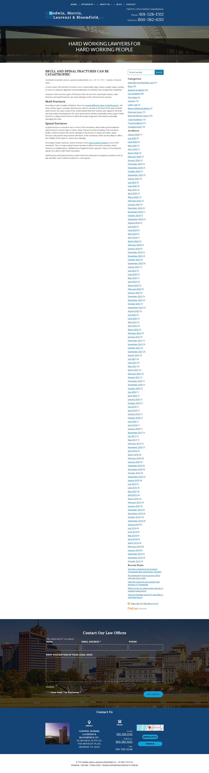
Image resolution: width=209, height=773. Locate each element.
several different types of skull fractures (102, 105)
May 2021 (132, 366)
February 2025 (134, 200)
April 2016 (132, 451)
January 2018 (134, 429)
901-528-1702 (151, 14)
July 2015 (132, 484)
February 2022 (134, 333)
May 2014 (132, 535)
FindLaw (134, 765)
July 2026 (132, 138)
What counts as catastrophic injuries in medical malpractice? (145, 589)
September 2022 (135, 307)
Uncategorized (134, 127)
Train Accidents (135, 119)
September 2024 (135, 219)
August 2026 (133, 134)
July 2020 (132, 392)
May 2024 (132, 234)
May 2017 (132, 440)
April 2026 (132, 149)
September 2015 (135, 476)
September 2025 (135, 175)
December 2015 (135, 465)
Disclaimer (50, 687)
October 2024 (134, 215)
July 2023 (132, 270)
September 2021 (135, 351)
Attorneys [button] (87, 5)
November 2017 (135, 432)
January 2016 (134, 462)
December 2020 (135, 381)
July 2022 (132, 315)
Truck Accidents (135, 123)
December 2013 (135, 554)
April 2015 (132, 495)
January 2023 (134, 293)
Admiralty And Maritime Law (140, 82)
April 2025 (132, 193)
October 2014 (134, 517)
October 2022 (134, 303)
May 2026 (132, 145)
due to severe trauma (98, 142)
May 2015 (132, 491)
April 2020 (132, 396)
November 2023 (135, 256)
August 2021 (133, 355)
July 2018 (132, 421)
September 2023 (135, 263)
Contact (130, 5)
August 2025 (133, 178)
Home (74, 5)
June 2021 (132, 362)
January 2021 (134, 377)
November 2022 (135, 300)
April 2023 (132, 281)
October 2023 (134, 259)
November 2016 (135, 447)
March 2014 (133, 543)
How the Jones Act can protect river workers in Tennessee (144, 583)
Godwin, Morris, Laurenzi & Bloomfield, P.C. (99, 762)
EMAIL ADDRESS (91, 641)
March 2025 (133, 197)
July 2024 (132, 226)
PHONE (133, 641)
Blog (119, 5)
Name (49, 641)
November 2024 (135, 212)
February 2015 (134, 502)
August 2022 (133, 311)
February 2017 (134, 443)
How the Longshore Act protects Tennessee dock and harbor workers (144, 570)
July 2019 (132, 406)
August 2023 (133, 267)
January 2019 (134, 414)
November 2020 (135, 384)
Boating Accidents (136, 90)
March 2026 (133, 153)
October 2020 (134, 388)
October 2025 (134, 171)
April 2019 (132, 410)
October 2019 (134, 403)
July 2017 (132, 436)
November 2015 (135, 469)
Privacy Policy (95, 765)
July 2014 (132, 528)
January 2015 (134, 506)
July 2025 (132, 182)
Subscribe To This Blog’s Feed (144, 603)
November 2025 (135, 167)
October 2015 (134, 473)
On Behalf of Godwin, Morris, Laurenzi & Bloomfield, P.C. (68, 80)
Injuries (110, 80)
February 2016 (134, 458)
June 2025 (132, 186)
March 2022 (133, 329)
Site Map (84, 765)
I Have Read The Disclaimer (65, 692)
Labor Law (132, 104)
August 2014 (133, 524)
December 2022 (135, 296)
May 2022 (132, 322)
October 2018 (134, 418)
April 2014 (132, 539)
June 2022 (132, 318)
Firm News (132, 97)
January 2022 (134, 337)
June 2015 (132, 487)
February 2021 (134, 373)
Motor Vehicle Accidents (138, 108)
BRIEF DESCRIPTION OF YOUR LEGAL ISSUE (69, 654)
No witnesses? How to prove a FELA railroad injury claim (144, 577)
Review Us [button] (150, 744)
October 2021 (134, 348)
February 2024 (134, 245)
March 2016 (133, 454)
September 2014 (135, 521)
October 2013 (134, 561)
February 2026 (134, 156)
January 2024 (134, 248)
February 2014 (134, 546)
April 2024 (132, 237)
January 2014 (134, 550)
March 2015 (133, 499)
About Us (105, 5)
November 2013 (135, 557)
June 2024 (132, 230)
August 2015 (133, 480)
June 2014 (132, 532)
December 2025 (135, 164)
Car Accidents (134, 93)
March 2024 (133, 241)
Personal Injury (135, 112)
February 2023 (134, 289)
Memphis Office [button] (150, 737)
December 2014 (135, 509)
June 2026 (132, 142)
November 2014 (135, 513)
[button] (206, 755)
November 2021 (135, 344)
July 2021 (132, 359)
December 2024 (135, 208)
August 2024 (133, 223)
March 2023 (133, 285)
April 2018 (132, 425)
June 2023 (132, 274)
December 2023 (135, 252)
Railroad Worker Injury (138, 115)
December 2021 (135, 340)
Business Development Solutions (116, 765)
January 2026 (134, 160)
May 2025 (132, 190)
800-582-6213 (151, 19)
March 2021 (133, 370)
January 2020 (134, 399)
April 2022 (132, 326)
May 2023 (132, 278)
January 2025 (134, 204)
